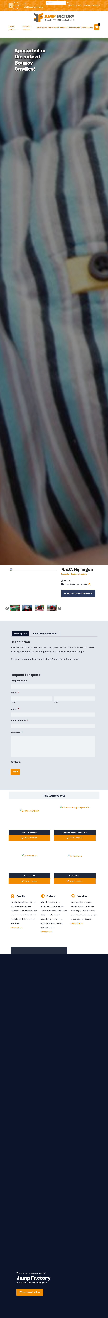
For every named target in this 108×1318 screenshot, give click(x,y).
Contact (95, 5)
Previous (6, 607)
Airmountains (67, 28)
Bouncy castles (12, 27)
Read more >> (16, 928)
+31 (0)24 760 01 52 (17, 5)
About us (78, 5)
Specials (76, 28)
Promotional (54, 28)
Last (56, 702)
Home (70, 5)
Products (65, 574)
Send (15, 771)
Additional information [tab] (45, 633)
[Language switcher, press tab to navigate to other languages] (11, 5)
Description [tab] (20, 633)
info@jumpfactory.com (33, 7)
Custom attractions (79, 574)
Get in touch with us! (31, 1292)
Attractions (42, 28)
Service (86, 5)
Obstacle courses (26, 27)
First (13, 702)
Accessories (87, 28)
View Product (30, 838)
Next (59, 607)
